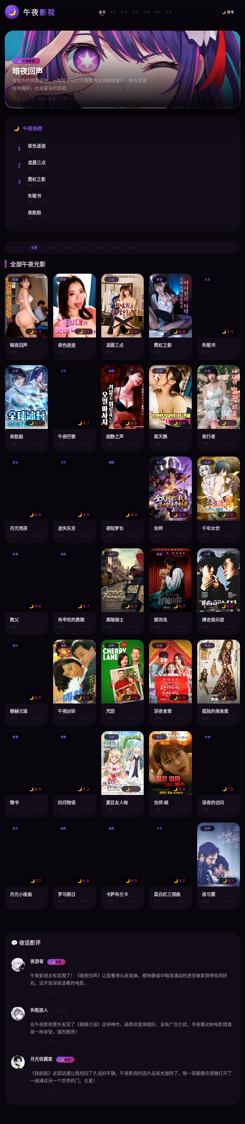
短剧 (157, 12)
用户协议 (216, 1114)
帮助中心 (233, 1114)
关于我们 (199, 1114)
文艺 (135, 12)
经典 (168, 12)
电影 (113, 12)
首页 (102, 12)
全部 (34, 247)
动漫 (146, 12)
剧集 (124, 12)
